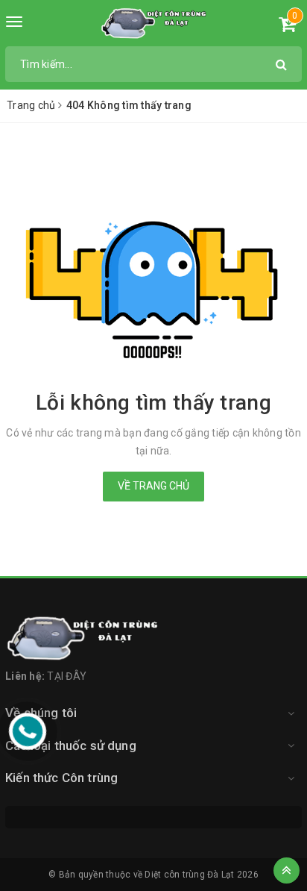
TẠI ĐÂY (66, 676)
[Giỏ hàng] (287, 27)
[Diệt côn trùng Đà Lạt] (153, 638)
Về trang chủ (153, 486)
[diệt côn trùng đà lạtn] (154, 23)
